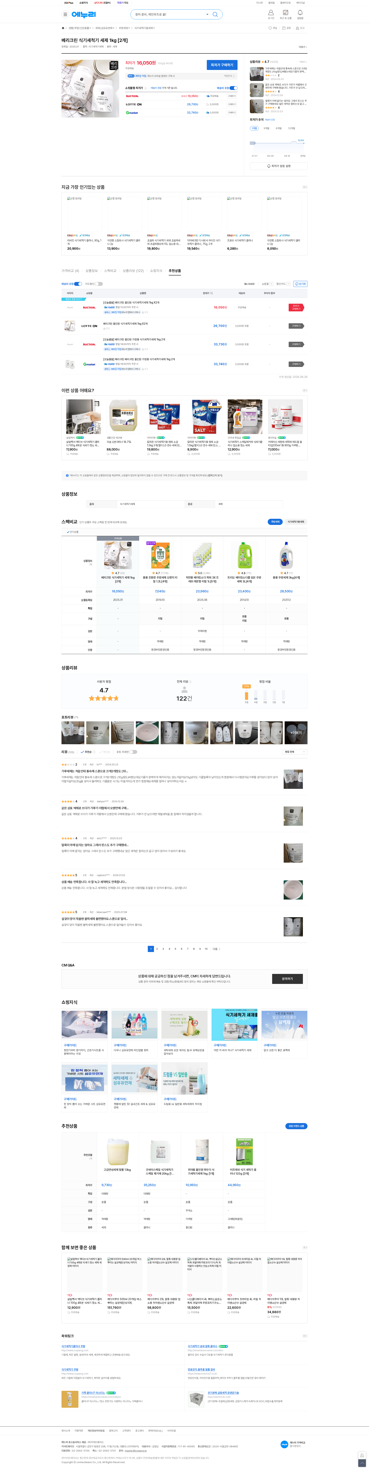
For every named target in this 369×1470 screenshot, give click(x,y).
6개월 (279, 128)
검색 (215, 14)
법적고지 (113, 1430)
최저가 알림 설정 (281, 166)
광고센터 (139, 1430)
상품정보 (92, 271)
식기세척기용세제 (143, 28)
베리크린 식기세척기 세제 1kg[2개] (118, 579)
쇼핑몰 (265, 283)
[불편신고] (362, 1455)
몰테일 (271, 2)
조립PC (102, 2)
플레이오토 (285, 2)
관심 (275, 28)
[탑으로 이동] (362, 1463)
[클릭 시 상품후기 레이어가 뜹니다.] (73, 732)
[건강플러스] (69, 3)
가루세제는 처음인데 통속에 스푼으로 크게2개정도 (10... (95, 771)
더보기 (302, 47)
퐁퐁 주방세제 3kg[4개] (286, 577)
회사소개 (66, 1430)
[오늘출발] (249, 283)
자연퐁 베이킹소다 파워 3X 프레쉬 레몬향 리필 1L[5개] (202, 579)
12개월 (291, 128)
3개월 (266, 128)
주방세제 (123, 28)
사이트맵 (171, 1430)
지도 (122, 2)
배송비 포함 (223, 88)
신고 (146, 312)
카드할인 (89, 283)
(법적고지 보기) (215, 475)
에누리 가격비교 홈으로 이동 (83, 14)
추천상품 (175, 271)
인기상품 (74, 531)
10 (206, 948)
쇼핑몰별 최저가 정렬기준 (146, 88)
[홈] (63, 28)
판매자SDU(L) (155, 1430)
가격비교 (70, 271)
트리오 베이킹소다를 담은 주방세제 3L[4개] (244, 579)
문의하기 (287, 979)
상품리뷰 (133, 271)
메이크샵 (300, 2)
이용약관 (79, 1430)
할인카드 (281, 283)
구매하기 (296, 325)
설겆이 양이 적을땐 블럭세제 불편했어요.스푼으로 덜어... (95, 919)
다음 (215, 948)
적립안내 (228, 76)
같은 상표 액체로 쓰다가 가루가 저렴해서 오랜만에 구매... (95, 808)
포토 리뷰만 (122, 751)
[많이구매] (160, 555)
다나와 (259, 2)
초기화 (302, 283)
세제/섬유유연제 (103, 28)
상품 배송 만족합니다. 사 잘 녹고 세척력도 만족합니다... (94, 882)
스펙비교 (110, 271)
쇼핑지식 (83, 2)
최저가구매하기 (296, 307)
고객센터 (126, 1430)
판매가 (206, 293)
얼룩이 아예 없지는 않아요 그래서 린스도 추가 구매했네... (95, 845)
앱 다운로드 (297, 1444)
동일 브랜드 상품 (296, 1126)
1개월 (254, 128)
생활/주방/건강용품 (79, 28)
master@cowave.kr (136, 1450)
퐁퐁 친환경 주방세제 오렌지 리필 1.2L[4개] (160, 579)
